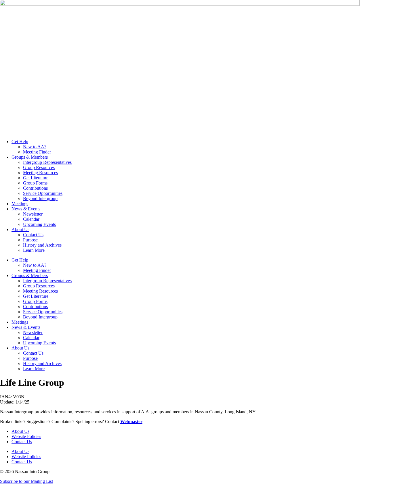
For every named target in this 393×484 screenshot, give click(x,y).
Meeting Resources (40, 172)
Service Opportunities (42, 193)
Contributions (35, 188)
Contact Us (33, 234)
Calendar (31, 219)
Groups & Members (30, 157)
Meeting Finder (37, 151)
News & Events (26, 208)
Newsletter (33, 214)
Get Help (20, 141)
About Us (20, 229)
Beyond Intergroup (40, 198)
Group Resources (39, 167)
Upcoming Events (39, 224)
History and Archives (42, 245)
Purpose (30, 239)
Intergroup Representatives (47, 162)
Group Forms (35, 182)
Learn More (34, 250)
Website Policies (26, 436)
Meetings (20, 203)
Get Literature (35, 177)
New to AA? (34, 146)
